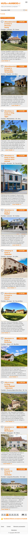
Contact (9, 526)
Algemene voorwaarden (19, 526)
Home (2, 526)
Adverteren (14, 530)
